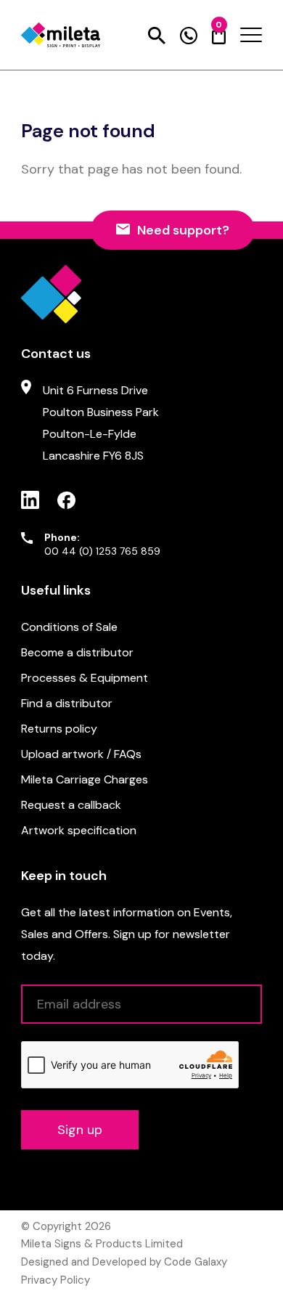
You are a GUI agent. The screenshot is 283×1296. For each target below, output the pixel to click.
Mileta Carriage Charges (84, 779)
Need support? (183, 230)
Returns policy (59, 728)
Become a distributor (77, 652)
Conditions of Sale (69, 627)
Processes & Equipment (84, 677)
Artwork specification (78, 830)
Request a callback (71, 804)
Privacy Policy (55, 1280)
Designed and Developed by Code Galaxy (124, 1262)
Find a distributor (66, 703)
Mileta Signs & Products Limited (102, 1243)
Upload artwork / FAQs (81, 754)
